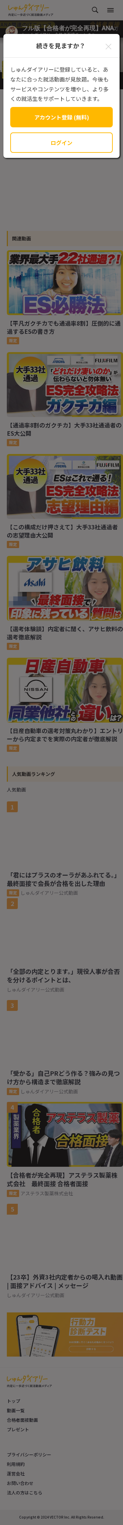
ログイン (61, 143)
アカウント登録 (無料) (61, 117)
